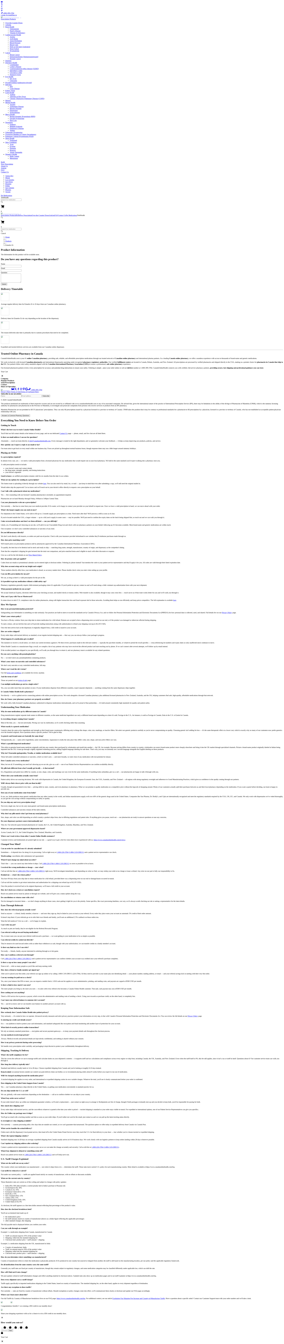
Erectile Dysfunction (17, 118)
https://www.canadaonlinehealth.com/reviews (109, 840)
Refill (3, 162)
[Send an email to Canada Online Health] (12, 390)
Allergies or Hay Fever (18, 97)
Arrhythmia (14, 39)
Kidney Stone (10, 91)
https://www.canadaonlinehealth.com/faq (71, 1298)
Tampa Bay (9, 176)
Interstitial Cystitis (16, 71)
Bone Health (9, 27)
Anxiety (12, 104)
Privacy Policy (6, 392)
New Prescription (7, 164)
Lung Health (9, 93)
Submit (4, 284)
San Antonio (9, 188)
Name (3, 264)
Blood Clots (14, 45)
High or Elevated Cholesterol (20, 47)
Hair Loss (13, 120)
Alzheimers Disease (17, 106)
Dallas (7, 186)
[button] (142, 1302)
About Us (4, 166)
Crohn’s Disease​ (15, 67)
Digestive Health (11, 63)
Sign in (14, 15)
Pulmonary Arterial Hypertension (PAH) (19, 136)
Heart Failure (14, 49)
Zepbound (13, 140)
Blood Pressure (15, 43)
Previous (4, 1330)
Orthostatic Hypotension (13, 132)
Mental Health (10, 102)
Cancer (7, 53)
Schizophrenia (15, 112)
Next (10, 1330)
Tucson (7, 192)
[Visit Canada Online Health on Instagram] (2, 9)
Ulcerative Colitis (16, 73)
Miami (7, 178)
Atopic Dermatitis (16, 152)
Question (4, 273)
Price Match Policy (35, 555)
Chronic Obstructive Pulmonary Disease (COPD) (27, 99)
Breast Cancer (15, 55)
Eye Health (9, 77)
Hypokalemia (14, 51)
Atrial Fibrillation (16, 41)
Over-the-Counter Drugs (14, 23)
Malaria (8, 101)
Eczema (12, 146)
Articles (3, 168)
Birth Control (14, 156)
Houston (8, 184)
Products (8, 241)
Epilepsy (13, 124)
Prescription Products (8, 19)
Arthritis (8, 25)
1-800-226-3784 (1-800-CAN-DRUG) (70, 852)
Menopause (14, 158)
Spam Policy (34, 392)
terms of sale (22, 680)
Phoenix (8, 190)
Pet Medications (6, 195)
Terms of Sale (16, 392)
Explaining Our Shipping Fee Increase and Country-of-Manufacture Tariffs (138, 1298)
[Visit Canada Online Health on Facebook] (2, 6)
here (44, 483)
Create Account (6, 15)
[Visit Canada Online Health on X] (2, 4)
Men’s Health (10, 114)
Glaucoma (13, 81)
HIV (11, 87)
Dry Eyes (13, 79)
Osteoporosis (14, 29)
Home (7, 237)
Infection (8, 85)
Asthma (12, 95)
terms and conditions (14, 673)
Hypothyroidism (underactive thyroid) (18, 83)
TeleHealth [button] (5, 197)
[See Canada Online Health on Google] (26, 390)
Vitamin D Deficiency (17, 33)
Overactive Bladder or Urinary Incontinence (20, 134)
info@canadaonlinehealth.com (40, 441)
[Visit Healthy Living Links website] (6, 390)
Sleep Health (9, 138)
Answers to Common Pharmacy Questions (15, 415)
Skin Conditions (11, 142)
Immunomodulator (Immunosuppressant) (24, 57)
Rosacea (13, 150)
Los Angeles (9, 180)
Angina (12, 37)
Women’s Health (11, 154)
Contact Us (5, 172)
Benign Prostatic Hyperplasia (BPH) (22, 116)
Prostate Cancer (15, 59)
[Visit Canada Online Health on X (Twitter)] (15, 390)
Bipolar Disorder (16, 108)
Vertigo (12, 130)
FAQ (2, 170)
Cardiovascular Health (13, 35)
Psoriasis (13, 148)
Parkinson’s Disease (17, 128)
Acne (12, 144)
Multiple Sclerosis (16, 126)
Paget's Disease (15, 31)
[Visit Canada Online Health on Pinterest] (2, 11)
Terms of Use (25, 392)
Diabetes (8, 61)
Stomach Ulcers (15, 75)
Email (3, 268)
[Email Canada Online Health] (2, 2)
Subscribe (46, 396)
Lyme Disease (15, 89)
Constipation (14, 65)
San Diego (9, 182)
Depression (14, 110)
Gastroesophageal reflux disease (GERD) (24, 69)
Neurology (9, 122)
